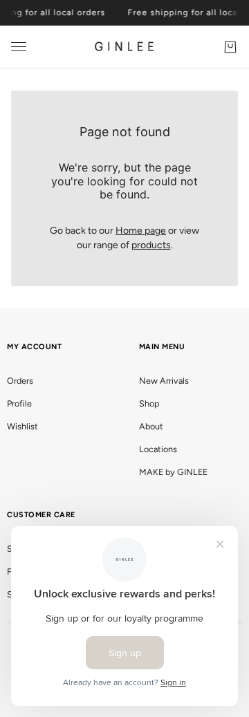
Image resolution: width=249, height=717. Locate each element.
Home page (141, 230)
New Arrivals (164, 380)
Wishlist (22, 426)
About (151, 426)
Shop (149, 403)
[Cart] (230, 47)
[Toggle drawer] (18, 46)
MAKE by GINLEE (173, 472)
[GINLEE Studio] (124, 47)
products (151, 245)
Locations (158, 449)
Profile (19, 403)
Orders (20, 380)
